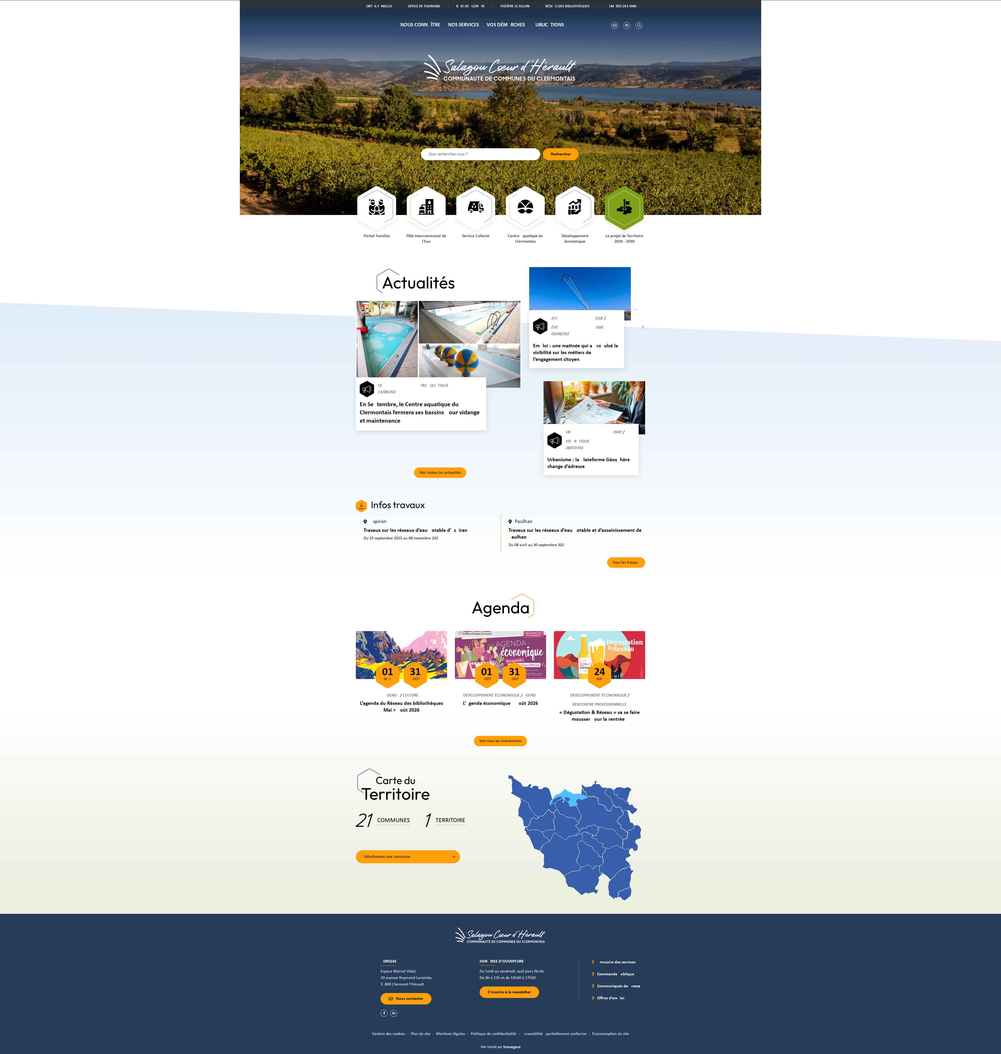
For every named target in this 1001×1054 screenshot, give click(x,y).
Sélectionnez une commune (387, 857)
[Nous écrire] (614, 25)
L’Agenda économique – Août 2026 (500, 703)
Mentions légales (450, 1034)
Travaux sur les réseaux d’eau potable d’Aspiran (415, 530)
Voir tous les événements (500, 741)
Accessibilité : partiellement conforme (554, 1034)
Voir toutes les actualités (440, 473)
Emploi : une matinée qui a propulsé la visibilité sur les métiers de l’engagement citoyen (575, 352)
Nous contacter (409, 999)
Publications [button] (548, 25)
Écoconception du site (610, 1034)
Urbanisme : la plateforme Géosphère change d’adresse (588, 463)
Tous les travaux (626, 562)
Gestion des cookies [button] (388, 1034)
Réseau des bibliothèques (571, 6)
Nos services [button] (463, 25)
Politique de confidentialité (493, 1034)
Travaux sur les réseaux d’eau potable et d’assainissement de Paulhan (575, 534)
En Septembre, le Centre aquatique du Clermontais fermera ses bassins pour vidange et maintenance (420, 413)
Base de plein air (474, 6)
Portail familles (382, 6)
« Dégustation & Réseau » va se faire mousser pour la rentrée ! (599, 716)
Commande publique (615, 974)
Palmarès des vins (624, 6)
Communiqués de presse (618, 986)
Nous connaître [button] (420, 25)
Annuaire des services (616, 962)
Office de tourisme (428, 6)
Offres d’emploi (610, 998)
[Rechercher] (639, 25)
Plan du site (420, 1034)
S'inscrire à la (509, 992)
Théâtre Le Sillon (518, 6)
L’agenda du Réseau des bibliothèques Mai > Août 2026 (401, 707)
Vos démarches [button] (506, 25)
